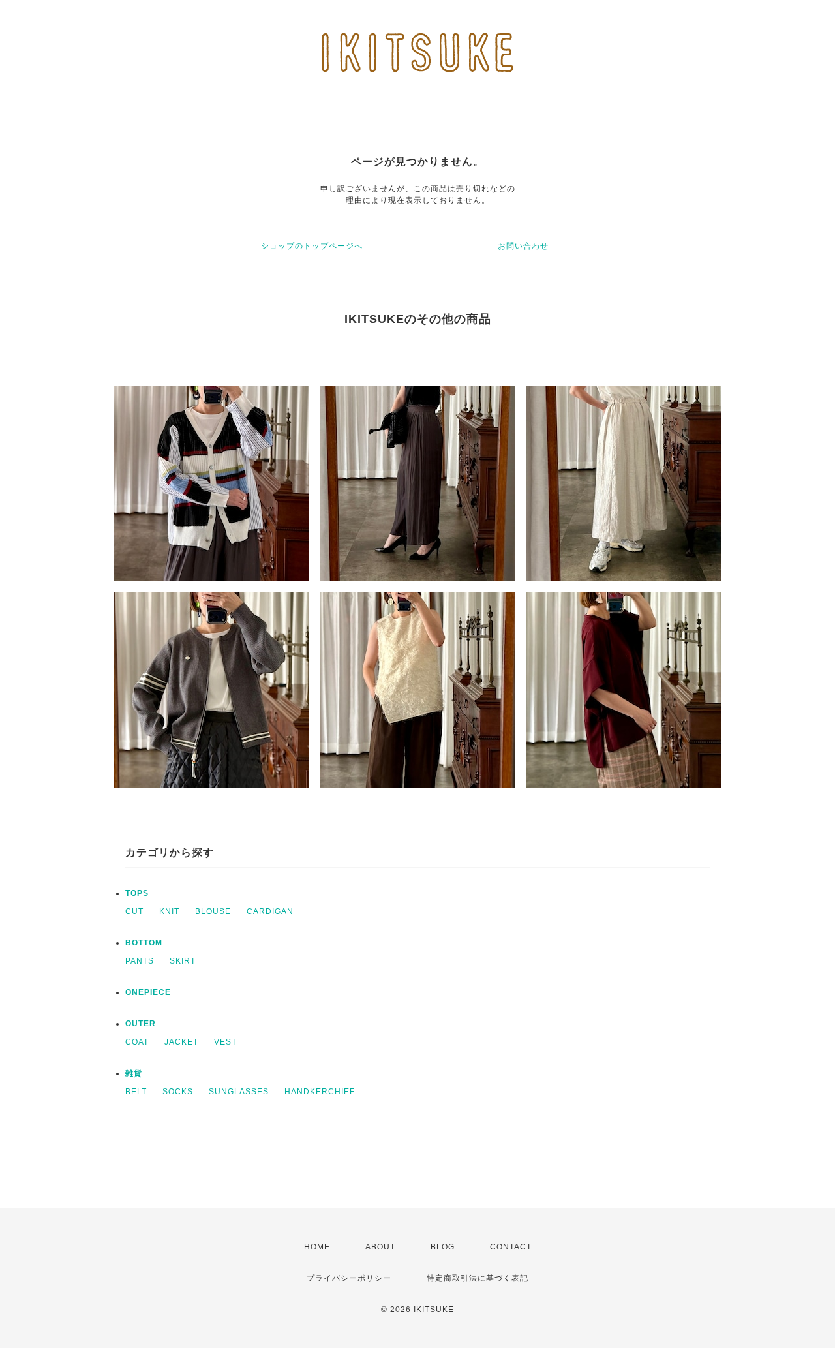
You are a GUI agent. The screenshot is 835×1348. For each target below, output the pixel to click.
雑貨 (133, 1073)
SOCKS (177, 1091)
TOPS (137, 893)
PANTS (139, 961)
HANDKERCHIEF (319, 1091)
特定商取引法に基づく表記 (477, 1278)
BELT (136, 1091)
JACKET (181, 1042)
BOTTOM (143, 942)
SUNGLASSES (239, 1091)
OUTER (140, 1023)
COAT (137, 1042)
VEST (225, 1042)
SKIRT (183, 961)
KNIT (169, 911)
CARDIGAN (270, 911)
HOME (317, 1246)
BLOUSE (213, 911)
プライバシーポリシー (349, 1278)
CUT (134, 911)
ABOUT (380, 1246)
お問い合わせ (523, 246)
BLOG (443, 1246)
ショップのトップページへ (312, 246)
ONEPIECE (148, 992)
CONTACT (511, 1246)
